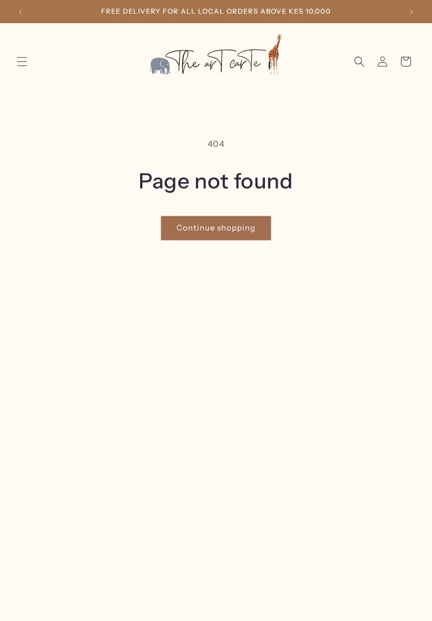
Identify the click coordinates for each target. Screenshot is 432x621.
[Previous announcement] (20, 11)
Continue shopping (216, 228)
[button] (22, 61)
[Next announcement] (411, 11)
